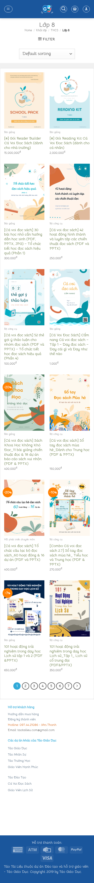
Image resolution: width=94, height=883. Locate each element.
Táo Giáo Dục (17, 748)
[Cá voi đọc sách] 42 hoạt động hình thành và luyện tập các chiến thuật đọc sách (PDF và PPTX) (69, 239)
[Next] (77, 686)
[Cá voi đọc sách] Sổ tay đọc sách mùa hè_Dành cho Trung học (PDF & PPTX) (70, 447)
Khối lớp (41, 30)
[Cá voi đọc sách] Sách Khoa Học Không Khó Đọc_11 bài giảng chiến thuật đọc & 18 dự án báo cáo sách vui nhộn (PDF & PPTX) (23, 452)
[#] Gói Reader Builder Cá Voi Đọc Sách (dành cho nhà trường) (23, 143)
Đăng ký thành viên (22, 719)
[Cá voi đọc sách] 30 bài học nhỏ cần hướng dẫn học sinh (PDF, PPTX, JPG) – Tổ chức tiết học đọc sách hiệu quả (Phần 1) (23, 241)
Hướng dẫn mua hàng (23, 714)
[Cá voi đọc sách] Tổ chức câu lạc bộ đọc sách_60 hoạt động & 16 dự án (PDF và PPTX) (24, 553)
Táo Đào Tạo (17, 777)
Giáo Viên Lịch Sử (20, 790)
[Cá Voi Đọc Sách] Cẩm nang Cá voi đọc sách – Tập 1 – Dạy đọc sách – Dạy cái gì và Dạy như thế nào (69, 344)
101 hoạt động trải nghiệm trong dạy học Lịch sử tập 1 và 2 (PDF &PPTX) (23, 653)
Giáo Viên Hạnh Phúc (23, 767)
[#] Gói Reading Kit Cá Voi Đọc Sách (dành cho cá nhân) (70, 143)
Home (28, 30)
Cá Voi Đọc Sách (20, 783)
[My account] (86, 9)
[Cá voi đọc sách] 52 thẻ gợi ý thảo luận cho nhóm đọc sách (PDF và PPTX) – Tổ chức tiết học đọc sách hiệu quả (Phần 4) (24, 346)
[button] (8, 9)
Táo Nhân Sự (17, 754)
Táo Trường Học (19, 761)
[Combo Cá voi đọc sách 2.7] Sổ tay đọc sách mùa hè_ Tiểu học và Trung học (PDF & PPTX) (69, 555)
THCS (54, 30)
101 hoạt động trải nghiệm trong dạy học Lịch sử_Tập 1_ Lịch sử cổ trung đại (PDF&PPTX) (68, 655)
